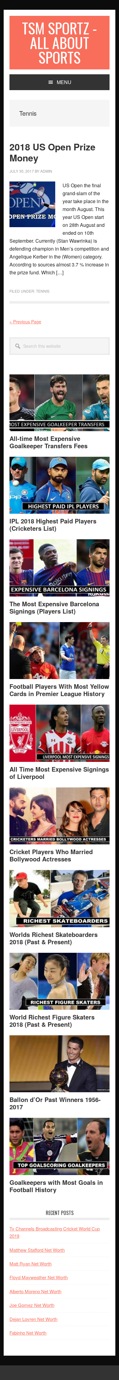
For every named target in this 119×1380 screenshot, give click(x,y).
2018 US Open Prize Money (52, 152)
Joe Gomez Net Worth (31, 1305)
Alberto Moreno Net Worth (35, 1291)
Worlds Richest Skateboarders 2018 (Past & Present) (53, 938)
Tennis (42, 291)
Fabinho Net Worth (27, 1332)
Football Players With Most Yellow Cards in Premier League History (59, 690)
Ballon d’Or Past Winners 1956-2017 (55, 1103)
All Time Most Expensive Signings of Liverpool (59, 773)
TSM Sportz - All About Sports (59, 42)
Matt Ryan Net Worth (30, 1263)
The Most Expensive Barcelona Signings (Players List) (54, 607)
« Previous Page (25, 322)
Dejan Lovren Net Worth (33, 1319)
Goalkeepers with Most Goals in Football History (56, 1186)
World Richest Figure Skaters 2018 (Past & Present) (52, 1020)
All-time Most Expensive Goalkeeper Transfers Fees (48, 442)
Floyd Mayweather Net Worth (38, 1277)
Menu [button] (64, 82)
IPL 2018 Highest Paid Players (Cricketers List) (52, 524)
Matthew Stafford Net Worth (37, 1250)
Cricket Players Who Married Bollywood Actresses (51, 855)
